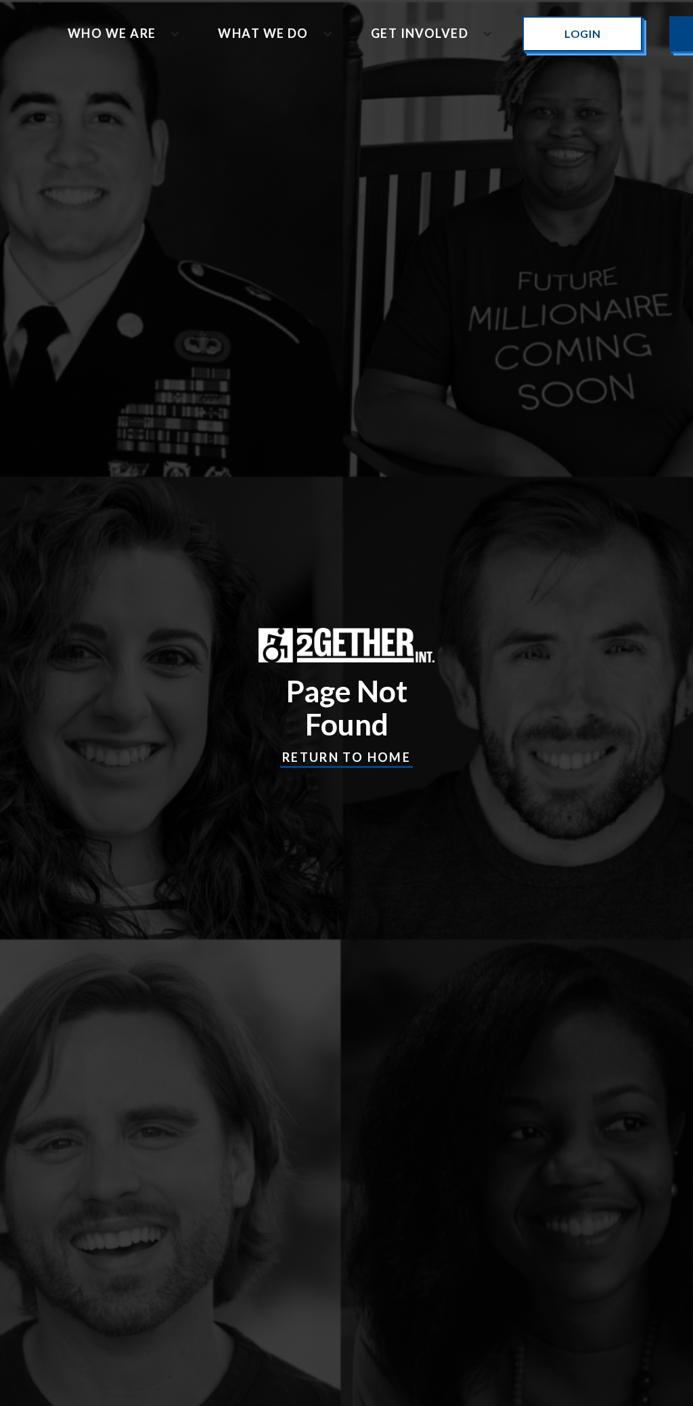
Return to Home (346, 757)
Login (582, 33)
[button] (118, 33)
